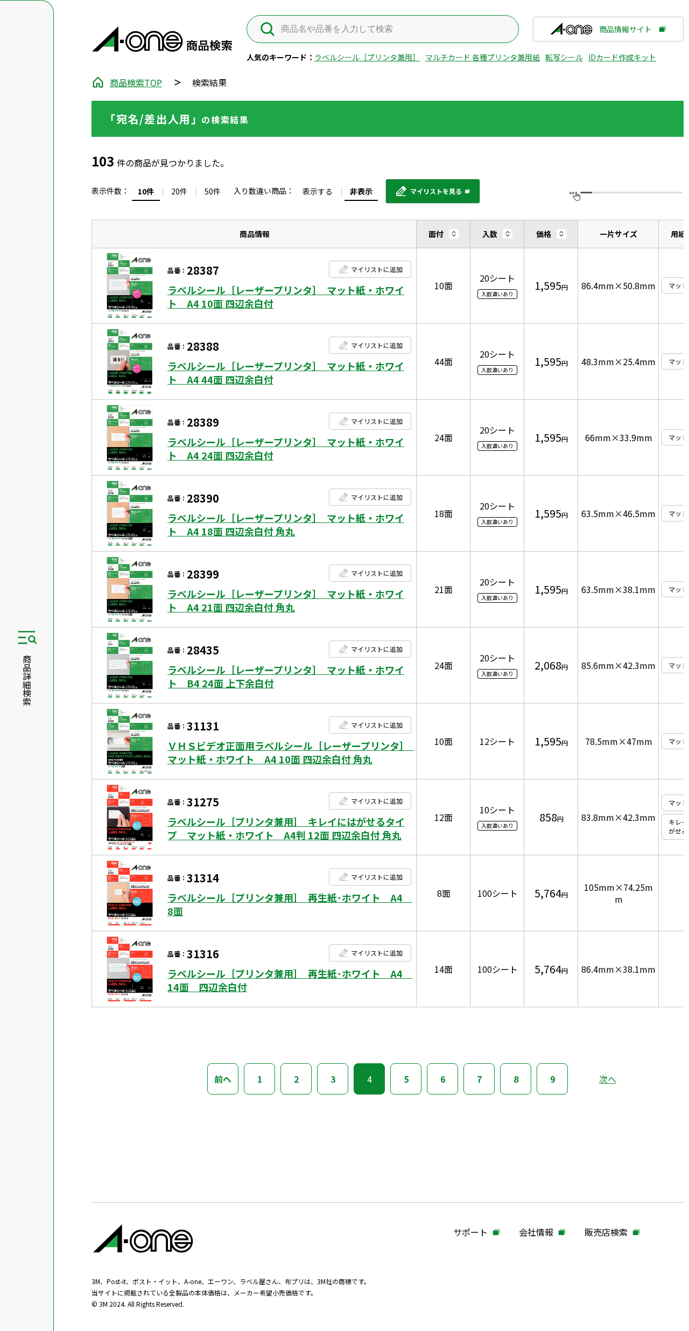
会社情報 (536, 1232)
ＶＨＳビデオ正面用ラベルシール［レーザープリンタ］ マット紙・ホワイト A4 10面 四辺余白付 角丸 (289, 752)
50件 (213, 191)
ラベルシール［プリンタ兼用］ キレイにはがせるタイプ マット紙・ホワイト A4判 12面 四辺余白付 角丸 (286, 828)
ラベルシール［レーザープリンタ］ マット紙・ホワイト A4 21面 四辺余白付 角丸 (285, 600)
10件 (146, 191)
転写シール (564, 57)
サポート (470, 1232)
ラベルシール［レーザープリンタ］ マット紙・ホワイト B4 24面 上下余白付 (285, 676)
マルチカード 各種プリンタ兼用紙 (482, 57)
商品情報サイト (625, 33)
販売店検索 (606, 1232)
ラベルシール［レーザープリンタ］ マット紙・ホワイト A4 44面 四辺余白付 (285, 372)
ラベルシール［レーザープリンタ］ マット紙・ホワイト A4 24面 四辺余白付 (285, 448)
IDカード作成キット (622, 57)
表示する (318, 191)
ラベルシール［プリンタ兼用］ (367, 57)
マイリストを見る (428, 195)
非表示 (361, 191)
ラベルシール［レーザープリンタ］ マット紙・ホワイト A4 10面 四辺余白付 (285, 296)
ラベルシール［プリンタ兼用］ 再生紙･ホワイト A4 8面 (289, 904)
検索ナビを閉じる (26, 666)
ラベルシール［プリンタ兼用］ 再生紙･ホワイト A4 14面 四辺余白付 (289, 980)
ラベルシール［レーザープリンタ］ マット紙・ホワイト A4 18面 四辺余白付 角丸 (285, 524)
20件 (179, 191)
